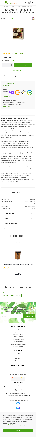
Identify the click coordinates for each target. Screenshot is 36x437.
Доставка (18, 332)
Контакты (18, 358)
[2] (5, 53)
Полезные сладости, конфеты (11, 295)
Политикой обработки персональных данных (16, 425)
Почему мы (18, 361)
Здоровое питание (8, 292)
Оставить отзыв (17, 53)
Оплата (18, 329)
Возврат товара (18, 334)
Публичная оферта (18, 346)
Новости (18, 368)
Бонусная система (18, 336)
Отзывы (18, 356)
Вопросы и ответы (18, 341)
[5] (10, 53)
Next (19, 242)
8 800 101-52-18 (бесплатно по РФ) (18, 386)
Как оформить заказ (18, 339)
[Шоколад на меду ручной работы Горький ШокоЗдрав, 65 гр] (18, 33)
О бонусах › (7, 106)
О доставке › (6, 85)
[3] (6, 53)
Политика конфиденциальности (18, 344)
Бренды (18, 353)
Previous (16, 242)
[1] (3, 53)
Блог (18, 370)
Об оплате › (7, 96)
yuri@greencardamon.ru (19, 390)
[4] (8, 53)
